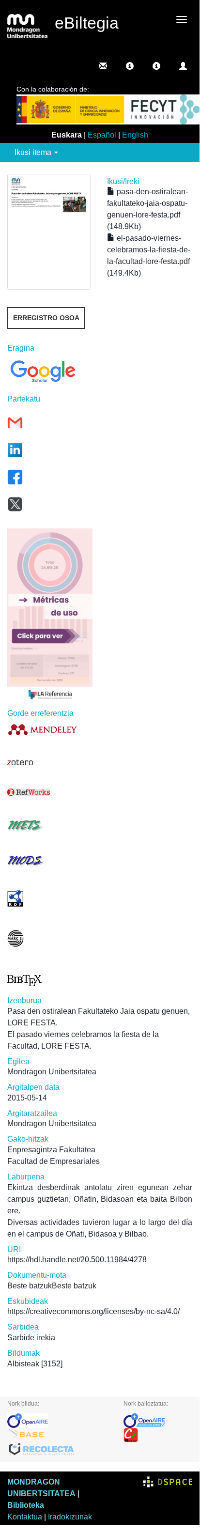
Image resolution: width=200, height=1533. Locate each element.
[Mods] (49, 860)
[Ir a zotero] (49, 762)
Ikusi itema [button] (34, 152)
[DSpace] (167, 1481)
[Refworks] (49, 792)
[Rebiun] (157, 1435)
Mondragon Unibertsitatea (51, 1072)
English (135, 135)
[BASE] (58, 1435)
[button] (130, 66)
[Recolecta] (58, 1449)
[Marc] (49, 938)
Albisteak (23, 1364)
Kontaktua (24, 1517)
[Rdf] (49, 898)
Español (102, 135)
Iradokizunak (70, 1517)
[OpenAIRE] (58, 1420)
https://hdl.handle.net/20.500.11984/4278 (77, 1259)
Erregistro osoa (46, 318)
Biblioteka (25, 1505)
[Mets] (49, 825)
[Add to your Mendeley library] (49, 729)
